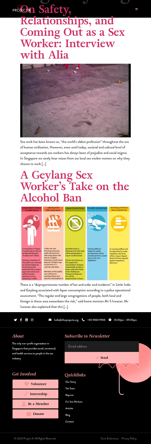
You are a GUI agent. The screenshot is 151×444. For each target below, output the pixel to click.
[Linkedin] (26, 319)
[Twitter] (15, 319)
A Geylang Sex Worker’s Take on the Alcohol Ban (74, 186)
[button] (136, 9)
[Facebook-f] (21, 319)
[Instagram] (32, 319)
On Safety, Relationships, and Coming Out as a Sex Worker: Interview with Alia (72, 32)
